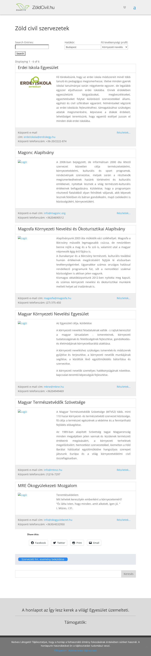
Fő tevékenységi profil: (114, 42)
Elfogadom (60, 650)
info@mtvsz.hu (53, 470)
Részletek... (124, 132)
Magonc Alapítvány (36, 152)
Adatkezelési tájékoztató (82, 650)
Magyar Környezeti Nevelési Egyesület (53, 313)
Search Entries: (24, 42)
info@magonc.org (55, 213)
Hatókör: (70, 42)
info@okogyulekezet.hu (58, 520)
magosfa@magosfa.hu (57, 298)
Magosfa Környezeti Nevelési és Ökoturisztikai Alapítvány (71, 228)
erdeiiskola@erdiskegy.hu (39, 137)
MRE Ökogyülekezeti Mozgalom (47, 485)
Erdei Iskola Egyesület (38, 67)
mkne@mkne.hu (54, 386)
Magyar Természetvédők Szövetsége (51, 402)
